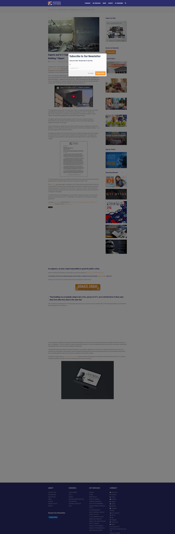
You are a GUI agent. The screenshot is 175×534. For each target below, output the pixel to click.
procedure (53, 184)
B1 (67, 204)
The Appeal (57, 202)
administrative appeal (55, 68)
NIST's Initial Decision (81, 202)
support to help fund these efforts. (95, 272)
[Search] (125, 3)
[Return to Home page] (54, 3)
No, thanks (91, 73)
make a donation (102, 276)
